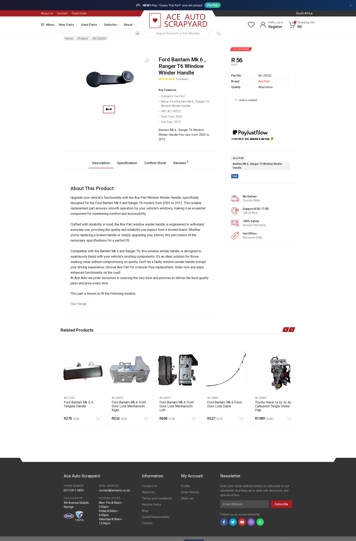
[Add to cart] (98, 418)
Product (83, 38)
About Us (47, 13)
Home (69, 38)
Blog (145, 511)
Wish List (187, 498)
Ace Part (264, 81)
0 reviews (182, 79)
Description (101, 163)
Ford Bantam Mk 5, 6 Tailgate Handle (78, 404)
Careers (147, 523)
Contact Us (149, 486)
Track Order (79, 13)
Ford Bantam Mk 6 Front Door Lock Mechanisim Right (129, 406)
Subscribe (281, 504)
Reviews (180, 162)
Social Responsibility (156, 517)
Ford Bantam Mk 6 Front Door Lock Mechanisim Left (176, 406)
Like (235, 176)
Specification (127, 163)
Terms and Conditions (157, 498)
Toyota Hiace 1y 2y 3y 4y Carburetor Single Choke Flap (273, 406)
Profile (185, 486)
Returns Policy (151, 504)
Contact (62, 13)
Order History (190, 492)
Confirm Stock (155, 163)
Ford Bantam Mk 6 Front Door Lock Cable (224, 404)
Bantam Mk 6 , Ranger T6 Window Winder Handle (257, 165)
